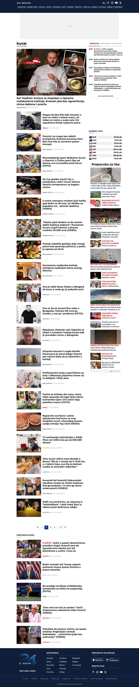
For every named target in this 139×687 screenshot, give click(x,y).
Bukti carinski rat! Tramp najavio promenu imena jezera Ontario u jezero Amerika (62, 567)
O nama (25, 679)
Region (75, 661)
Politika (42, 7)
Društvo (78, 7)
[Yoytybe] (116, 3)
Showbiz (56, 7)
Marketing (55, 679)
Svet (64, 7)
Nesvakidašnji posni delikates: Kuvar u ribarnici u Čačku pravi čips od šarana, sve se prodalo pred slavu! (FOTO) (64, 162)
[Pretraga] (103, 3)
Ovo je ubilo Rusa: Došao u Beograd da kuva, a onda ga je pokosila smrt (63, 288)
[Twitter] (120, 3)
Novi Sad (76, 668)
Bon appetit (21, 107)
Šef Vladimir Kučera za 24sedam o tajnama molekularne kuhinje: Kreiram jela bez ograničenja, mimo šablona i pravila (51, 101)
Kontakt (34, 679)
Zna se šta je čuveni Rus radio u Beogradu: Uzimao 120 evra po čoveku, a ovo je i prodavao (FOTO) (63, 311)
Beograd (76, 658)
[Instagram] (112, 3)
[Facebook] (108, 3)
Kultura (102, 7)
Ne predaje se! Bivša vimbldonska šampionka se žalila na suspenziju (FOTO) (62, 589)
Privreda (46, 448)
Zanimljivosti (48, 214)
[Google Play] (112, 660)
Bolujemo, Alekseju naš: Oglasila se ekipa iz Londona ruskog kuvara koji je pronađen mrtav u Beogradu (63, 333)
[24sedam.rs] (24, 3)
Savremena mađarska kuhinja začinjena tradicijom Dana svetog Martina (62, 268)
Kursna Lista (96, 131)
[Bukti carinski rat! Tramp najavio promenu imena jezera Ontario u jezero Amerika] (29, 570)
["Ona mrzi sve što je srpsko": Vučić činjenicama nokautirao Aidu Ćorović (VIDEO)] (29, 613)
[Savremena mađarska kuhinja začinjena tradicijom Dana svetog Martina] (29, 271)
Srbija (110, 7)
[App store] (98, 660)
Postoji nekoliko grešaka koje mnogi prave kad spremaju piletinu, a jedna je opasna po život (64, 247)
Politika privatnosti (80, 679)
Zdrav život (47, 192)
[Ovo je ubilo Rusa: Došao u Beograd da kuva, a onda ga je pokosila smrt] (29, 293)
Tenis (45, 596)
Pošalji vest (66, 679)
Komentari (117, 43)
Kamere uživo (32, 7)
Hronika (70, 7)
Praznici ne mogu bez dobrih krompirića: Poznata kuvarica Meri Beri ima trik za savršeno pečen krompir (63, 140)
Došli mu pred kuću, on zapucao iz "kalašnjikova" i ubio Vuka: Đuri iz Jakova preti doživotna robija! (63, 505)
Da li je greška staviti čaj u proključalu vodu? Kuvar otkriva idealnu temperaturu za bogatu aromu (61, 183)
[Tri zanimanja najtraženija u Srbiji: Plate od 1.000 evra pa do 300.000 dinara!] (29, 443)
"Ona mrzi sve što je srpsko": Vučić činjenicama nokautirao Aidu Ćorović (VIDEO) (64, 610)
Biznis (94, 7)
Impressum (44, 679)
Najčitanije (105, 43)
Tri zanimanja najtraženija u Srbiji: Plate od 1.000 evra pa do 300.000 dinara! (62, 440)
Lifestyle (87, 7)
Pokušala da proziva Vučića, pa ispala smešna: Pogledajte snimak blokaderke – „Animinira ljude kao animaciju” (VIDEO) (64, 633)
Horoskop (118, 7)
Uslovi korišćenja (96, 679)
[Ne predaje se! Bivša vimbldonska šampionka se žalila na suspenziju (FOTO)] (29, 592)
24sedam (61, 684)
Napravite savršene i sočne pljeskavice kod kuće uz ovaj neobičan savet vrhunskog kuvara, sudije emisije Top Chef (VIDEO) (63, 420)
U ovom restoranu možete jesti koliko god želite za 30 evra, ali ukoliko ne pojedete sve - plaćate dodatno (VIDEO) (64, 205)
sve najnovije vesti (105, 96)
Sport (48, 7)
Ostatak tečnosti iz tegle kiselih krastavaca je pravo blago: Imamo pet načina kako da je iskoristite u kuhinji (62, 355)
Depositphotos (111, 679)
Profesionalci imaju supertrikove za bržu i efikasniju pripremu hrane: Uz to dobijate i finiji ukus (63, 376)
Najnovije (22, 7)
